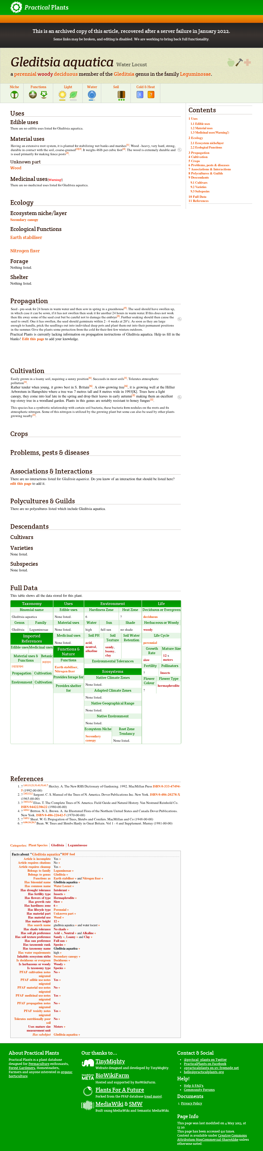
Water (92, 87)
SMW (136, 1103)
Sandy (58, 936)
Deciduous (61, 960)
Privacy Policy (191, 1103)
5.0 (24, 818)
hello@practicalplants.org (204, 1072)
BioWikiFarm (112, 1075)
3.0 (24, 801)
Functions (38, 87)
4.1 (28, 810)
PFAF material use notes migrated (34, 989)
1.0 (24, 785)
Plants (47, 7)
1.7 (46, 785)
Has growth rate (40, 901)
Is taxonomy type (39, 968)
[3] (80, 149)
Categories (18, 844)
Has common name (38, 886)
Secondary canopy (24, 219)
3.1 (28, 801)
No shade (60, 929)
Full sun (59, 940)
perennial (25, 74)
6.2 (31, 822)
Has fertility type (39, 894)
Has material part (39, 913)
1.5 (40, 785)
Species (58, 944)
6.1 (28, 822)
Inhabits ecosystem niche (34, 956)
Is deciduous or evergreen (33, 960)
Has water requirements (34, 952)
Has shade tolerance (37, 929)
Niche (14, 87)
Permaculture (39, 1064)
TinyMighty (110, 1061)
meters (168, 659)
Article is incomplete (37, 858)
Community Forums (199, 1090)
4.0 (24, 810)
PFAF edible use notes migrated (36, 981)
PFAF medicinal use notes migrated (33, 997)
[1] (127, 144)
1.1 (28, 785)
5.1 (28, 818)
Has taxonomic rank (37, 944)
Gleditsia (124, 74)
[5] (125, 308)
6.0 (24, 822)
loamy (110, 650)
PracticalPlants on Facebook (205, 1064)
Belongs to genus (39, 874)
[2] (77, 149)
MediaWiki (109, 1103)
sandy (109, 646)
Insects (165, 672)
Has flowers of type (38, 897)
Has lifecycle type (39, 909)
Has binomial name (37, 882)
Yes (56, 979)
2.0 (24, 793)
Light (68, 87)
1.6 (43, 785)
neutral (91, 646)
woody (45, 74)
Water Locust (62, 886)
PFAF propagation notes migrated (34, 1005)
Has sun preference (38, 940)
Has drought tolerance (36, 890)
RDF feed (68, 854)
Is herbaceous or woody (35, 964)
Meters (58, 1026)
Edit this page (33, 338)
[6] (90, 377)
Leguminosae (195, 74)
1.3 (34, 785)
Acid (57, 933)
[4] (124, 149)
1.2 (31, 785)
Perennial (60, 909)
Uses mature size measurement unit (39, 1028)
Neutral (69, 933)
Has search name (39, 925)
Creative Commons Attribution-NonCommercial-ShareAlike (212, 1137)
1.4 (37, 785)
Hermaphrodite (64, 897)
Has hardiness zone (37, 905)
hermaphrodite (169, 685)
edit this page (20, 483)
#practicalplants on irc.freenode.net (211, 1068)
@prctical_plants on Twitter (205, 1059)
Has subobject (42, 1034)
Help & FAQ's (193, 1085)
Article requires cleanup (35, 866)
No (56, 972)
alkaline (91, 650)
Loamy (71, 936)
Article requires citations (34, 862)
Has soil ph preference (36, 933)
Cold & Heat (145, 87)
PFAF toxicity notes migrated (37, 1012)
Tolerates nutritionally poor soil (32, 1020)
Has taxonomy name (37, 948)
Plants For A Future (120, 1089)
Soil (116, 87)
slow (146, 659)
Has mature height (38, 921)
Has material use (39, 917)
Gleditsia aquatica (46, 854)
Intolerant (60, 890)
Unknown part (63, 913)
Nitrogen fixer (25, 251)
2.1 (28, 793)
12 (165, 655)
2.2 (31, 793)
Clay (87, 936)
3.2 (31, 801)
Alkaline (87, 933)
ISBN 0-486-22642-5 (51, 814)
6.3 (34, 822)
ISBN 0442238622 (34, 806)
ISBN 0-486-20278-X (165, 794)
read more (153, 1096)
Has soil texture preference (33, 936)
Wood (57, 917)
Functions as (42, 878)
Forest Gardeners (22, 1068)
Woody (58, 964)
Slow (57, 901)
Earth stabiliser (26, 237)
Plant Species (38, 844)
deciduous (66, 74)
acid (89, 642)
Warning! (55, 180)
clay (108, 655)
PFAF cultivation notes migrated (35, 974)
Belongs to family (39, 870)
